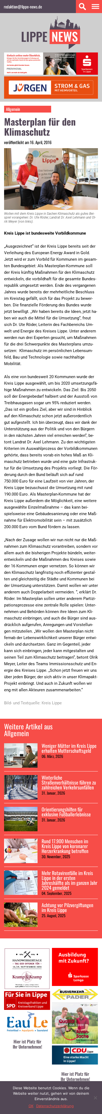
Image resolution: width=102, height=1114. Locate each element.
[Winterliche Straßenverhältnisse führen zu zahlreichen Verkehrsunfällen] (21, 787)
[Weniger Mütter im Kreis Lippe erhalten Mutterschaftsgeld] (21, 755)
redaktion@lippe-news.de (23, 7)
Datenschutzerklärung (55, 1106)
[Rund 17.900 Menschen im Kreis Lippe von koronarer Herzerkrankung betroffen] (21, 851)
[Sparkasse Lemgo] (75, 984)
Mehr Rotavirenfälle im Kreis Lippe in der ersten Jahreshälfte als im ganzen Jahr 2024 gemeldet (69, 880)
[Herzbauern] (75, 1042)
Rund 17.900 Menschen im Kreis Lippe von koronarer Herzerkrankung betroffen (65, 846)
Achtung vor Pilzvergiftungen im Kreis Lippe (67, 907)
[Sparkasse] (51, 73)
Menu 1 (95, 6)
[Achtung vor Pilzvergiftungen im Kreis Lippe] (21, 915)
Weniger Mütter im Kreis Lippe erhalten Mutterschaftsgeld (69, 748)
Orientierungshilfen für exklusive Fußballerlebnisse (66, 812)
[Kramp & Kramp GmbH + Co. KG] (27, 988)
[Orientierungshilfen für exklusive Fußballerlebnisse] (21, 819)
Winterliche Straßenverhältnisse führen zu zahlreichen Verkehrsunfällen (69, 782)
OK (31, 1106)
